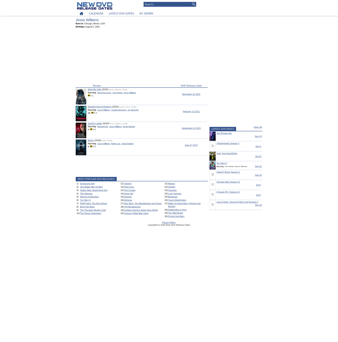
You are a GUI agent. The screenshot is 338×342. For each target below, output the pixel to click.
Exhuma (128, 200)
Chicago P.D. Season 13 (228, 192)
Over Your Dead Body (227, 153)
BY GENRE (146, 13)
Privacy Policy (169, 222)
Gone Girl (128, 193)
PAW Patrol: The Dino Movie (93, 203)
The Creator (130, 190)
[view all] (258, 127)
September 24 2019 (191, 128)
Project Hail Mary (176, 216)
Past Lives (129, 187)
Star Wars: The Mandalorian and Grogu (143, 203)
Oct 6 (258, 185)
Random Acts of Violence (100, 107)
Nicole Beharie (129, 126)
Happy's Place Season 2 (228, 172)
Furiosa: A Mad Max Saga (136, 213)
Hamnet (128, 197)
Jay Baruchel (133, 110)
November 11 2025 (191, 94)
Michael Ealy (102, 126)
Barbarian (173, 197)
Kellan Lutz (115, 144)
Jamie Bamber (127, 144)
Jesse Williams (129, 93)
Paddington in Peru (177, 210)
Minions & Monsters (89, 197)
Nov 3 (258, 146)
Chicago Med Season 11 (228, 182)
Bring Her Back (87, 207)
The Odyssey (86, 193)
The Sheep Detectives (90, 213)
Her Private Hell (224, 133)
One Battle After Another (91, 187)
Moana (171, 183)
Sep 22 (258, 166)
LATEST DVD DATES (121, 13)
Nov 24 (258, 136)
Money (91, 140)
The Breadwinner (132, 207)
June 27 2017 (191, 145)
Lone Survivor (174, 193)
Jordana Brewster (118, 110)
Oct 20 (258, 156)
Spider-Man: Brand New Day (94, 190)
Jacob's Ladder (95, 123)
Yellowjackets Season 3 (228, 143)
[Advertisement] (142, 57)
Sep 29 (258, 175)
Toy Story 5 (85, 200)
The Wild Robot (175, 213)
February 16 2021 (191, 111)
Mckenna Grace (104, 93)
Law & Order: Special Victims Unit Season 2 (237, 202)
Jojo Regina (117, 93)
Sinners (128, 183)
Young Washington (177, 200)
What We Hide (94, 89)
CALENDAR (96, 13)
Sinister (171, 187)
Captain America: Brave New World (141, 210)
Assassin (172, 190)
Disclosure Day (87, 183)
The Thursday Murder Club (93, 210)
